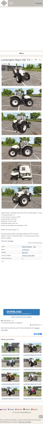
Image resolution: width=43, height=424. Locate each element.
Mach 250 (25, 252)
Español (35, 409)
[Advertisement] (21, 28)
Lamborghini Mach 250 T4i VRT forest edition (10, 384)
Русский (4, 409)
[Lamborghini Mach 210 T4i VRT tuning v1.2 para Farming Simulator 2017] (32, 362)
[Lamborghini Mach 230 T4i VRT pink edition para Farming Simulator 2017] (32, 391)
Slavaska (10, 241)
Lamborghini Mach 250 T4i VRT (10, 355)
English (12, 409)
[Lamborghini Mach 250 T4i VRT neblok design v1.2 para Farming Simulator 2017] (21, 74)
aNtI (34, 246)
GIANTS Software (27, 246)
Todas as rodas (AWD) (28, 255)
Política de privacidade (24, 422)
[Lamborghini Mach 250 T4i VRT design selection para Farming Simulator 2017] (10, 362)
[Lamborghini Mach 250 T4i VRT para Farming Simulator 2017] (10, 347)
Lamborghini (25, 249)
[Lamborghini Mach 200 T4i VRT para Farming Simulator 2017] (32, 376)
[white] (23, 261)
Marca (21, 53)
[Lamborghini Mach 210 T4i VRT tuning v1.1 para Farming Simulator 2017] (10, 391)
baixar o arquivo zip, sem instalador (21, 317)
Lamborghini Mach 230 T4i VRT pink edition (32, 399)
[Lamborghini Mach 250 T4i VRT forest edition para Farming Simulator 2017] (10, 376)
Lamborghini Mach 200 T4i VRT (32, 384)
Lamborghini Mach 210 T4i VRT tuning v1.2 (32, 369)
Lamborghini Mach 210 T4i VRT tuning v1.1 (10, 399)
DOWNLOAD (19, 312)
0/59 (19, 323)
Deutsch (27, 409)
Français (19, 409)
